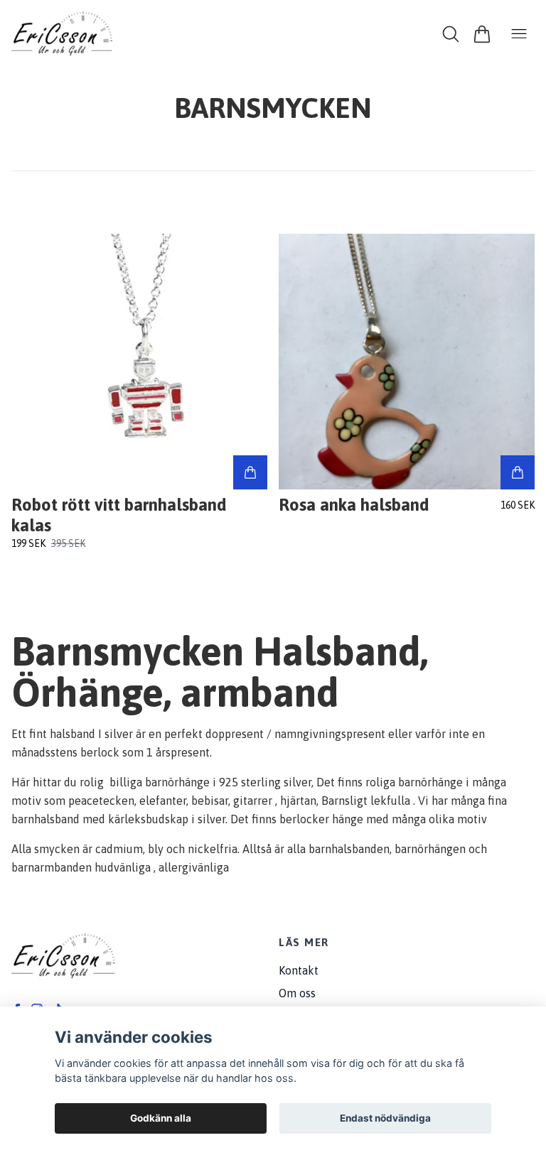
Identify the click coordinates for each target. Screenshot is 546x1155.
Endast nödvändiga (385, 1118)
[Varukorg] (482, 34)
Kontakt (298, 970)
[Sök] (450, 34)
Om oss (297, 993)
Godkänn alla (160, 1118)
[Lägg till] (250, 472)
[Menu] (519, 34)
